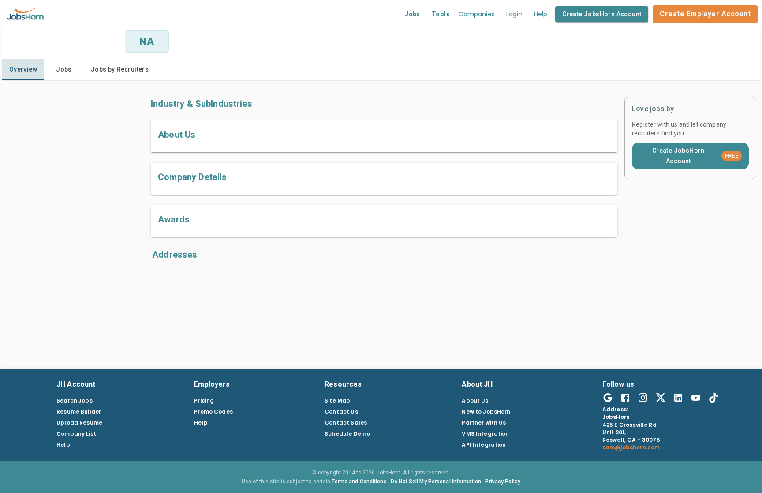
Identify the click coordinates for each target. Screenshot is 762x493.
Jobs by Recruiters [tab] (120, 69)
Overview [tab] (23, 69)
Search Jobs (74, 400)
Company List (76, 433)
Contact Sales (346, 422)
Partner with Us (484, 422)
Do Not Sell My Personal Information (436, 481)
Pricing (204, 400)
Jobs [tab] (64, 69)
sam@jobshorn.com (631, 447)
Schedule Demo (347, 433)
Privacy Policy (502, 481)
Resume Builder (78, 411)
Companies (477, 14)
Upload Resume (79, 422)
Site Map (337, 400)
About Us (475, 400)
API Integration (484, 444)
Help (541, 14)
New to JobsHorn (486, 411)
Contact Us (341, 411)
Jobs (412, 14)
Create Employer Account (705, 14)
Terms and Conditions (359, 481)
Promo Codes (213, 411)
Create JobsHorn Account (601, 14)
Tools (441, 14)
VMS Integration (485, 433)
